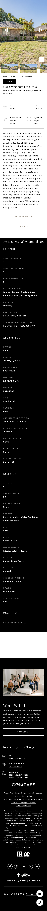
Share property (23, 217)
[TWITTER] (30, 866)
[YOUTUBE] (37, 866)
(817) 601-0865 (15, 767)
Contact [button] (23, 226)
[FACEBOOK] (10, 866)
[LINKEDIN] (23, 866)
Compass (35, 813)
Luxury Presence (30, 880)
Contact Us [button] (23, 732)
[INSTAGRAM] (16, 866)
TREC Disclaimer (23, 806)
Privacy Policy (34, 894)
